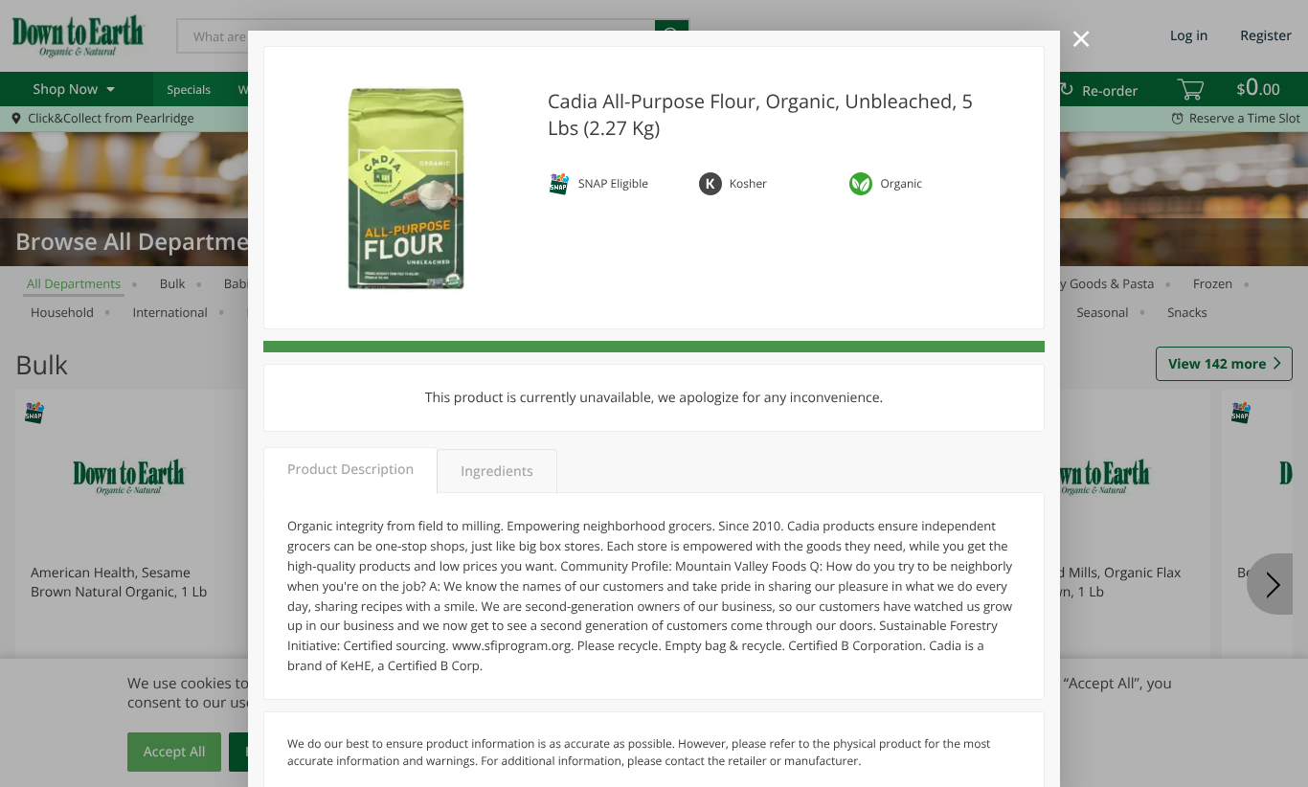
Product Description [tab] (350, 470)
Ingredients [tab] (496, 471)
